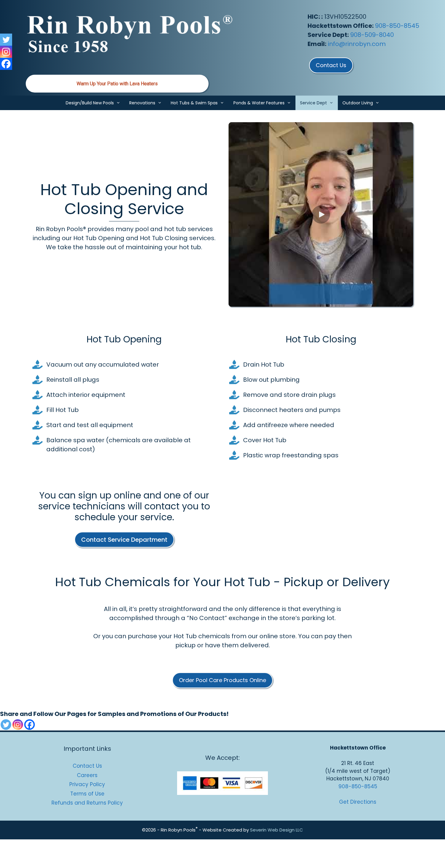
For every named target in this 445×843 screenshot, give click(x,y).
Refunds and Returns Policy (87, 802)
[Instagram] (17, 724)
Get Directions (357, 801)
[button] (321, 214)
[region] (117, 84)
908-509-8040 (372, 35)
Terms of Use (87, 793)
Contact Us (87, 765)
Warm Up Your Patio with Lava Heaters (117, 84)
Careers (87, 775)
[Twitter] (6, 724)
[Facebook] (29, 724)
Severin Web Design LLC (276, 830)
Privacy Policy (87, 784)
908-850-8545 (397, 25)
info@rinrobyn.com (357, 44)
